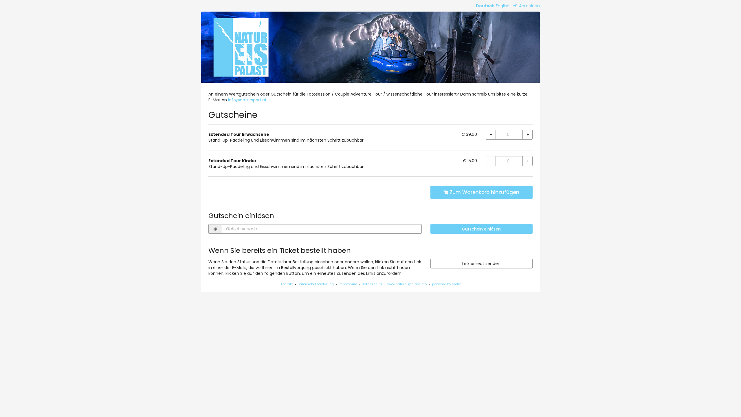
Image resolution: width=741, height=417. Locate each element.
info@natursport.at (247, 100)
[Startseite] (370, 47)
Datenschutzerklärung (316, 284)
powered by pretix (446, 284)
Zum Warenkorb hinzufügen (483, 192)
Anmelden (529, 6)
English (502, 6)
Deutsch (485, 6)
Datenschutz (372, 284)
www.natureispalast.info (407, 284)
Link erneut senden (481, 263)
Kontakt (286, 284)
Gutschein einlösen (481, 229)
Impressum (348, 284)
